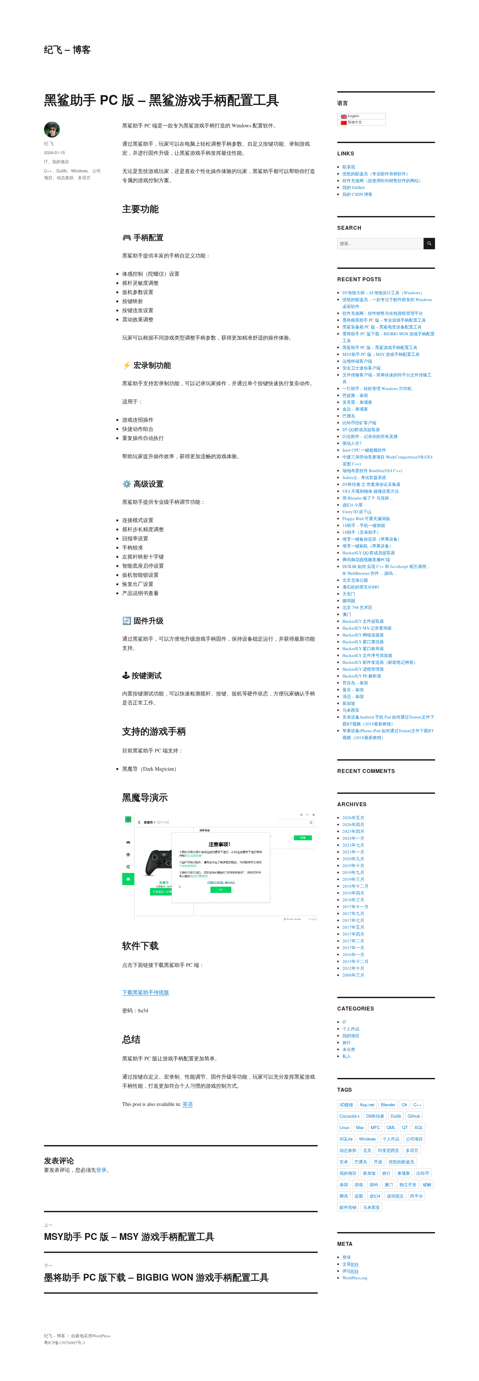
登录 (101, 1169)
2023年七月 (353, 845)
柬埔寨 (403, 1173)
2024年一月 (353, 838)
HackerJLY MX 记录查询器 (367, 628)
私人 (346, 1056)
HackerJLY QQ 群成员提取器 (368, 553)
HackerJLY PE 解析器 (361, 676)
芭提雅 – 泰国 (355, 395)
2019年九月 (353, 872)
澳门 (346, 614)
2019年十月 (353, 865)
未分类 (348, 1049)
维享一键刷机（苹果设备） (367, 546)
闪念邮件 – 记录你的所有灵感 (370, 436)
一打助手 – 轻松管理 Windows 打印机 (377, 388)
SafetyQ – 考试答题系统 (364, 477)
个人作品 (350, 1029)
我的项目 (60, 161)
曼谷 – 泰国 (353, 689)
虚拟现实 (395, 1196)
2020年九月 (353, 859)
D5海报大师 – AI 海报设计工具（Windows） (383, 293)
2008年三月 (353, 975)
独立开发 (407, 1184)
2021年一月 (353, 852)
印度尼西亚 (388, 1150)
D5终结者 (375, 1116)
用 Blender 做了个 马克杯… (367, 498)
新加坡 (348, 703)
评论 (350, 1271)
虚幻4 (375, 1196)
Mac (360, 1127)
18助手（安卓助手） (361, 532)
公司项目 (414, 1139)
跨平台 (416, 1196)
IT (46, 161)
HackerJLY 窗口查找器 (363, 642)
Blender (388, 1104)
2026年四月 (353, 824)
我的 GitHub (353, 187)
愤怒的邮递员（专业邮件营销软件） (376, 174)
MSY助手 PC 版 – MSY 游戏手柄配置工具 (381, 354)
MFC (375, 1127)
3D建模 (346, 1104)
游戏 (359, 1184)
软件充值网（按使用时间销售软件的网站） (382, 180)
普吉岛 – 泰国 (355, 683)
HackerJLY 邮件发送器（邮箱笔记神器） (380, 662)
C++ (48, 170)
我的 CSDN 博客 (357, 194)
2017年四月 (353, 934)
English (353, 116)
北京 (367, 1150)
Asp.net (367, 1104)
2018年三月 (353, 900)
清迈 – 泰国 (353, 696)
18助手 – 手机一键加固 (363, 525)
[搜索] (429, 243)
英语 (187, 1103)
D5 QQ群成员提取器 (361, 429)
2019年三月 (353, 879)
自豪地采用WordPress (90, 1336)
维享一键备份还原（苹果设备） (372, 539)
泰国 (344, 1184)
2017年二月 (353, 941)
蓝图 (359, 1196)
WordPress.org (355, 1278)
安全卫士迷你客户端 (361, 368)
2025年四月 (353, 831)
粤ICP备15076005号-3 (64, 1342)
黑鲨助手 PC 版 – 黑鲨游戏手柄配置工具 (379, 347)
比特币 (422, 1173)
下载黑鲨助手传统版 (145, 992)
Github (414, 1116)
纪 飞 (49, 143)
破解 (427, 1184)
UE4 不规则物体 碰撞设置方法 (370, 491)
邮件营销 (348, 1207)
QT (405, 1127)
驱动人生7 (352, 443)
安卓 (344, 1161)
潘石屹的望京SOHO (360, 587)
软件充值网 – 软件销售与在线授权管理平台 (382, 313)
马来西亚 (350, 710)
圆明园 (348, 600)
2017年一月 (353, 948)
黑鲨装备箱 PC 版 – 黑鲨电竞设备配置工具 (382, 327)
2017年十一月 (355, 906)
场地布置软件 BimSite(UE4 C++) (372, 470)
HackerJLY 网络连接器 (363, 635)
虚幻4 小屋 (352, 505)
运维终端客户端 (357, 361)
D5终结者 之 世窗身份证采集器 (371, 484)
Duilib (61, 170)
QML (391, 1127)
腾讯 (344, 1196)
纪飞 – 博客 (67, 49)
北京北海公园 (355, 580)
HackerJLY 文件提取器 (363, 621)
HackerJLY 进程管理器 (363, 669)
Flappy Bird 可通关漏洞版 (366, 518)
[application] (220, 867)
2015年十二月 (355, 961)
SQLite (346, 1139)
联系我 (348, 167)
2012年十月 (353, 968)
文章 (350, 1264)
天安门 (348, 594)
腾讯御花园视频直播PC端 (366, 559)
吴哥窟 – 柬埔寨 (357, 402)
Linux (345, 1127)
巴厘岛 (348, 416)
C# (404, 1104)
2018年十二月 (355, 886)
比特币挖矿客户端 (359, 423)
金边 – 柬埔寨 (355, 409)
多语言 (84, 177)
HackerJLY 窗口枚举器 (363, 648)
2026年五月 (353, 818)
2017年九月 (353, 913)
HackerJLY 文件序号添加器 (367, 655)
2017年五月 (353, 927)
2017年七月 (353, 920)
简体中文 (354, 122)
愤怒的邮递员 (401, 1161)
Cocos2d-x (350, 1116)
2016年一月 (353, 954)
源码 (374, 1184)
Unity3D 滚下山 (356, 512)
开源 (378, 1161)
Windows (79, 170)
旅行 (346, 1042)
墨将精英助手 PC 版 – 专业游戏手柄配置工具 (384, 320)
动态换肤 (65, 177)
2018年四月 (353, 893)
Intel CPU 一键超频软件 (364, 450)
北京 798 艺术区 (357, 607)
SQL (418, 1127)
